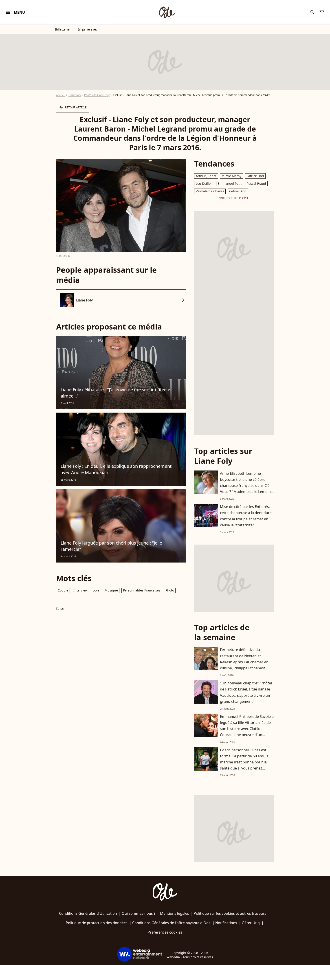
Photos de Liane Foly (97, 95)
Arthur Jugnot (206, 176)
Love (96, 590)
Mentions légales (174, 913)
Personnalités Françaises (141, 590)
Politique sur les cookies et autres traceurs (230, 913)
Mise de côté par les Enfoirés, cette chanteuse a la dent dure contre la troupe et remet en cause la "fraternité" (246, 516)
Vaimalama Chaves (210, 191)
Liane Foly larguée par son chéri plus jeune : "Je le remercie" (111, 546)
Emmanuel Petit (230, 183)
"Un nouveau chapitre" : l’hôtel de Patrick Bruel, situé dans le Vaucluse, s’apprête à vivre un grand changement (246, 692)
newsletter (322, 12)
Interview (80, 590)
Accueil (60, 95)
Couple (63, 590)
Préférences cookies (165, 932)
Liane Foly (74, 95)
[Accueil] (167, 12)
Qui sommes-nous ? (138, 913)
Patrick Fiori (255, 176)
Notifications (226, 922)
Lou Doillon (204, 183)
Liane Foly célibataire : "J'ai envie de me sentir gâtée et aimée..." (116, 393)
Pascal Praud (256, 183)
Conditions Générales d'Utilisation (88, 913)
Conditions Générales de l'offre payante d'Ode (171, 922)
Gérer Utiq (251, 922)
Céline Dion (237, 191)
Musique (111, 590)
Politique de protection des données (97, 922)
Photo (169, 590)
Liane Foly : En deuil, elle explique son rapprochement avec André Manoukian (116, 469)
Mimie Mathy (231, 176)
